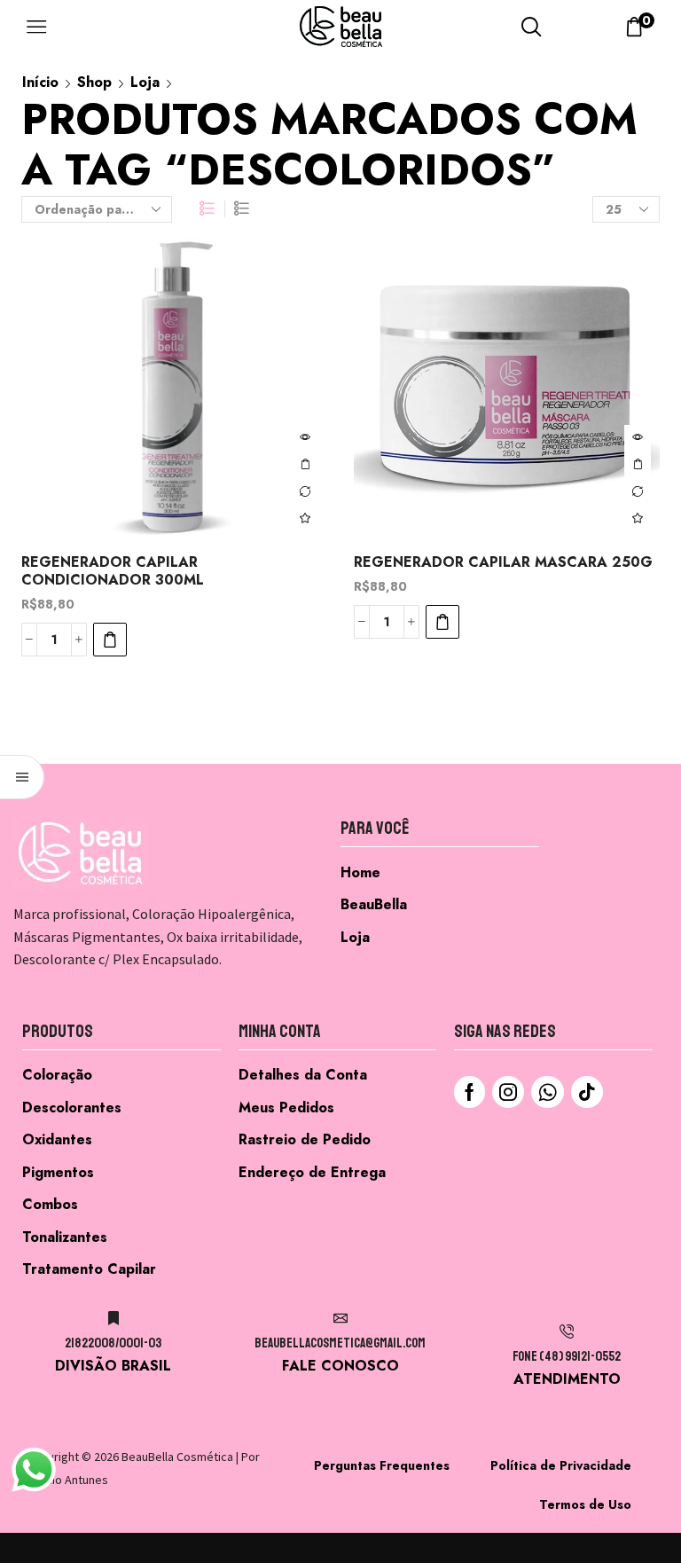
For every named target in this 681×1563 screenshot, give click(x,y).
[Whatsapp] (547, 1092)
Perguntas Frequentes (382, 1465)
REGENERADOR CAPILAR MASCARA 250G (503, 562)
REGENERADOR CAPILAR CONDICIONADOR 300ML (112, 571)
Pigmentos (58, 1172)
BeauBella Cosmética (177, 1457)
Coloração (57, 1074)
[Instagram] (508, 1092)
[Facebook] (469, 1092)
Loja (145, 82)
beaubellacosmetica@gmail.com (340, 1343)
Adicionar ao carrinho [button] (305, 465)
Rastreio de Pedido (305, 1139)
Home (360, 872)
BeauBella (373, 904)
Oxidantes (57, 1139)
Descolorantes (71, 1107)
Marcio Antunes (67, 1480)
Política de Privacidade (560, 1465)
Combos (50, 1204)
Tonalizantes (64, 1237)
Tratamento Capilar (89, 1269)
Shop (94, 82)
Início (40, 82)
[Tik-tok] (587, 1092)
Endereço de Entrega (312, 1172)
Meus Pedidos (286, 1107)
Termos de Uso (585, 1504)
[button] (110, 639)
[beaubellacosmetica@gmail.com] (340, 1318)
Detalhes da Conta (303, 1074)
